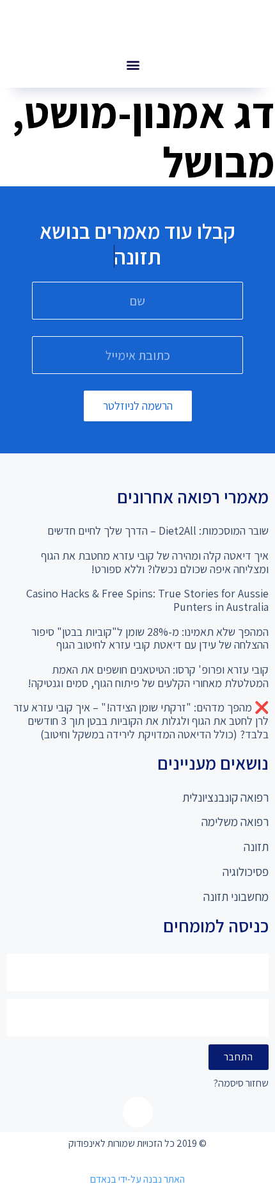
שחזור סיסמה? (241, 1084)
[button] (132, 64)
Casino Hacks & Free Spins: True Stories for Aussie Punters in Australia (147, 600)
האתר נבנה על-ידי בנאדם (137, 1179)
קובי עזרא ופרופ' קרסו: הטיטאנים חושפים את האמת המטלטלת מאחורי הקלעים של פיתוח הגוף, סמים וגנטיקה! (148, 676)
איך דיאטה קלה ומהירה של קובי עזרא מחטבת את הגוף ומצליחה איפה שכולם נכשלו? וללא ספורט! (155, 562)
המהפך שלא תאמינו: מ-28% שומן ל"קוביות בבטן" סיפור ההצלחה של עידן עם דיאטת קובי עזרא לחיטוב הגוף (150, 638)
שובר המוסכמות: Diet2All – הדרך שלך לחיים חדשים (158, 530)
